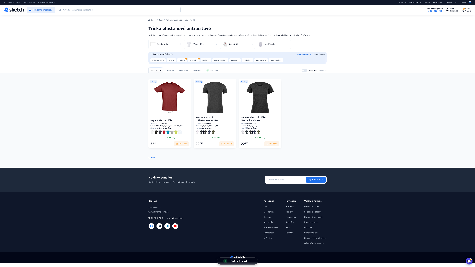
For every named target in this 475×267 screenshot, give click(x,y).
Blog (456, 2)
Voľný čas (268, 238)
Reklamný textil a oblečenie (177, 20)
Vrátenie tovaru (311, 233)
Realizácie (448, 2)
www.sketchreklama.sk (158, 212)
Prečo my (402, 2)
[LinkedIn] (167, 226)
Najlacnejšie (183, 70)
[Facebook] (151, 226)
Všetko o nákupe (415, 2)
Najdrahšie (197, 70)
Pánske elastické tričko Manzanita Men (207, 119)
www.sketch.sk (154, 207)
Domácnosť (269, 233)
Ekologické (214, 70)
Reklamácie (309, 227)
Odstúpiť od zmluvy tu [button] (314, 243)
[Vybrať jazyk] (470, 2)
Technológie (437, 2)
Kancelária (268, 222)
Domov (153, 20)
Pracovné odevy (271, 227)
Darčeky (267, 217)
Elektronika (269, 212)
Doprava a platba (311, 222)
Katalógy (427, 2)
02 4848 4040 (157, 218)
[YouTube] (175, 226)
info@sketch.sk (176, 218)
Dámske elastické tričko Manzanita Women (253, 119)
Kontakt (464, 2)
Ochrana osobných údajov (315, 238)
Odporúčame (156, 70)
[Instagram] (159, 226)
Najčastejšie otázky (312, 212)
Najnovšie (170, 70)
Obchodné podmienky (313, 217)
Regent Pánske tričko (161, 120)
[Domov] (14, 10)
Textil (161, 20)
